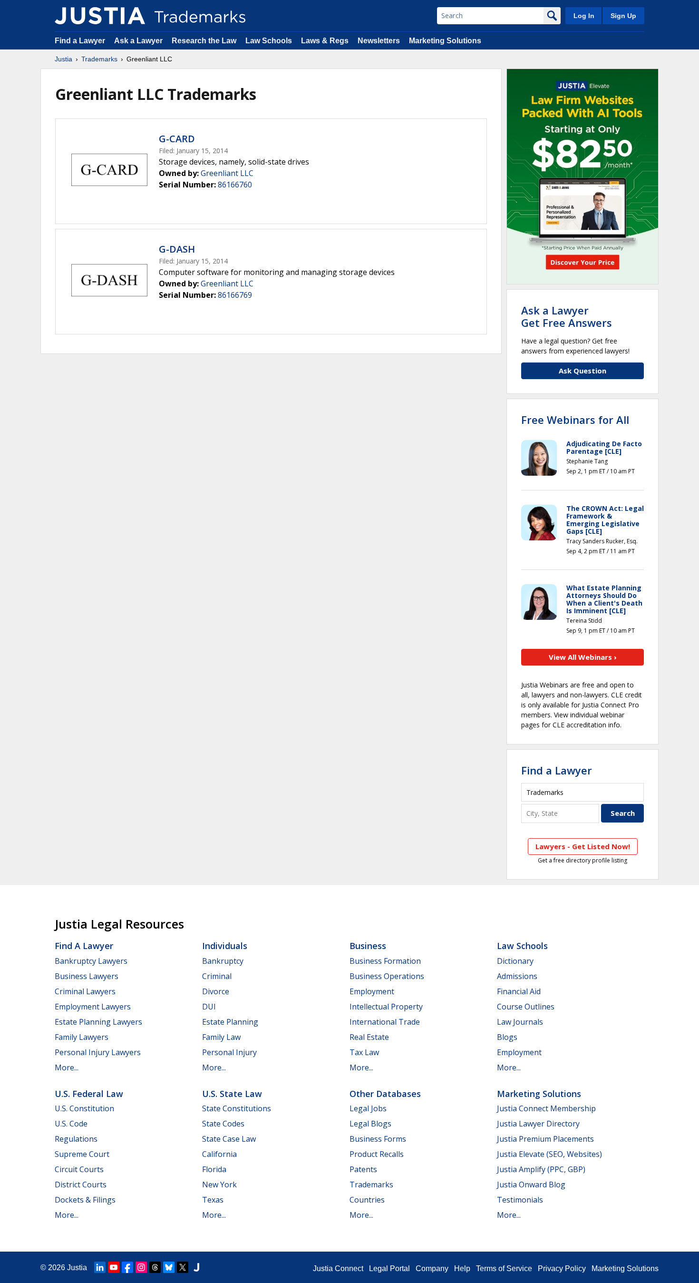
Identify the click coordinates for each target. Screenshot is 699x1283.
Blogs (507, 1037)
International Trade (385, 1022)
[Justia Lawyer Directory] (196, 1267)
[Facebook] (127, 1267)
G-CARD (177, 138)
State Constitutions (236, 1108)
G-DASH (177, 249)
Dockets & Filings (85, 1200)
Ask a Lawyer (138, 41)
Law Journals (520, 1022)
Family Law (221, 1037)
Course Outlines (525, 1006)
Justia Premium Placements (545, 1139)
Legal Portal (389, 1268)
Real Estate (369, 1037)
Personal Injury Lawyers (98, 1052)
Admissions (517, 976)
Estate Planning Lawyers (98, 1022)
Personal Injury (229, 1052)
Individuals (224, 945)
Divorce (215, 991)
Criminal (217, 976)
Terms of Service (504, 1268)
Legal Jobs (368, 1108)
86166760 (235, 184)
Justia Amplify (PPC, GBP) (541, 1169)
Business (368, 945)
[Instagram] (141, 1267)
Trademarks (99, 59)
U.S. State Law (232, 1093)
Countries (367, 1200)
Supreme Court (82, 1154)
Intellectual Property (386, 1006)
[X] (182, 1267)
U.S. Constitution (84, 1108)
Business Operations (387, 976)
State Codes (223, 1123)
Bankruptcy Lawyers (91, 961)
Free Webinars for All (575, 419)
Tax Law (364, 1052)
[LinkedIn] (100, 1267)
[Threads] (155, 1267)
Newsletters (379, 41)
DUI (209, 1006)
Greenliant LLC (227, 173)
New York (219, 1184)
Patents (363, 1169)
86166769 (235, 295)
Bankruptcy (222, 961)
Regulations (76, 1139)
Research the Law (204, 41)
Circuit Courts (79, 1169)
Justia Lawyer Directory (538, 1123)
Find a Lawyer (80, 41)
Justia (63, 59)
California (219, 1154)
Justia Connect (338, 1268)
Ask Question (582, 370)
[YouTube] (113, 1267)
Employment (372, 991)
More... (66, 1067)
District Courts (81, 1184)
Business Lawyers (86, 976)
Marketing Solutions (445, 41)
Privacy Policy (562, 1268)
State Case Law (229, 1139)
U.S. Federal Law (89, 1093)
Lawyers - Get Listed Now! (582, 846)
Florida (214, 1169)
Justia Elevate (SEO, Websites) (549, 1154)
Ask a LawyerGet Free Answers (566, 316)
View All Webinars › (583, 657)
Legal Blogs (370, 1123)
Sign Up (623, 16)
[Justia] (100, 15)
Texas (212, 1200)
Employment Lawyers (93, 1006)
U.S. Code (71, 1123)
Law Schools (268, 41)
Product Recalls (377, 1154)
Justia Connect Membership (546, 1108)
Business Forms (378, 1139)
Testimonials (520, 1200)
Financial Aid (519, 991)
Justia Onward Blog (531, 1184)
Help (462, 1268)
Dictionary (515, 961)
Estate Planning (230, 1022)
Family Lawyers (81, 1037)
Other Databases (385, 1093)
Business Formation (385, 961)
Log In (583, 16)
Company (432, 1268)
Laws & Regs (325, 41)
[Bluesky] (169, 1267)
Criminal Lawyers (85, 991)
